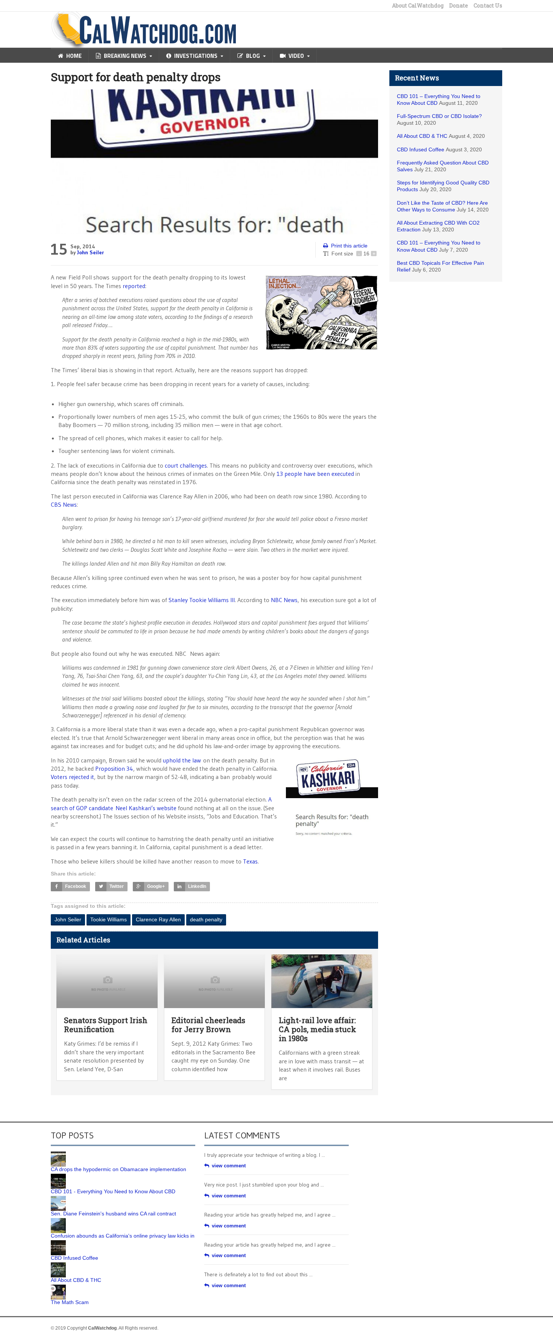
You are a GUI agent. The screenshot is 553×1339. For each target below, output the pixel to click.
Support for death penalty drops (135, 76)
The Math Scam (70, 1302)
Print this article (349, 246)
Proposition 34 (114, 768)
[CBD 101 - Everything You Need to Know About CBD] (58, 1176)
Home (74, 55)
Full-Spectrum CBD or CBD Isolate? (439, 116)
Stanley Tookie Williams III (202, 600)
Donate (458, 5)
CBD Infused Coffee (420, 149)
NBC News (284, 600)
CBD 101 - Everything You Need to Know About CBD (113, 1191)
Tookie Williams (108, 919)
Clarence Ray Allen (158, 919)
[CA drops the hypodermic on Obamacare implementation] (58, 1154)
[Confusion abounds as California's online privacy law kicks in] (58, 1221)
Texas (250, 861)
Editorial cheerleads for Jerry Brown (208, 1024)
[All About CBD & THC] (58, 1265)
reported (134, 286)
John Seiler (90, 252)
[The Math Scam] (58, 1287)
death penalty (206, 919)
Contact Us (488, 5)
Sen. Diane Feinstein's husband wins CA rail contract (113, 1214)
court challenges (186, 465)
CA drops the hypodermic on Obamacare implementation (118, 1169)
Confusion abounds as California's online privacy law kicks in (122, 1236)
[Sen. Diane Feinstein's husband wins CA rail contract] (58, 1199)
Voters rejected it (72, 776)
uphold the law (182, 760)
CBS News (64, 504)
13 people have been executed (315, 473)
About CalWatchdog (418, 5)
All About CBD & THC (422, 136)
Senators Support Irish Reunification (105, 1024)
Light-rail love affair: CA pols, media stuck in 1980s (317, 1029)
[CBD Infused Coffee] (58, 1243)
